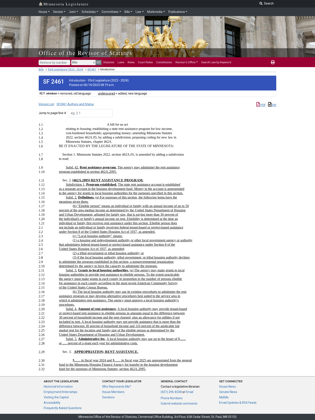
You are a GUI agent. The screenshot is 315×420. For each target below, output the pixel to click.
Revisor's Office (185, 62)
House (43, 12)
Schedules (89, 12)
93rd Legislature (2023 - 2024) (65, 69)
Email (189, 392)
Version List (46, 104)
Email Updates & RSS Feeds (237, 402)
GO (98, 62)
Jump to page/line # (52, 113)
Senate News (228, 392)
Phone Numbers (172, 398)
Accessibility (52, 402)
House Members (113, 392)
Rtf (274, 105)
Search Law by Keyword (216, 62)
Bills (127, 12)
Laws (121, 62)
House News (227, 386)
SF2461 (91, 69)
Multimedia (154, 12)
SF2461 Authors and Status (75, 104)
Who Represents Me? (116, 386)
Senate (58, 12)
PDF (263, 105)
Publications (176, 12)
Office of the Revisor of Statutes (85, 53)
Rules (131, 62)
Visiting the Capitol (56, 397)
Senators (108, 397)
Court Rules (145, 62)
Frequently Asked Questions (63, 408)
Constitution (164, 62)
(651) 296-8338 (171, 392)
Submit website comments (179, 403)
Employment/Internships (60, 392)
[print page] (272, 62)
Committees (110, 12)
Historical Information (58, 386)
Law (138, 12)
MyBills (224, 397)
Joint (72, 12)
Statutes (108, 62)
